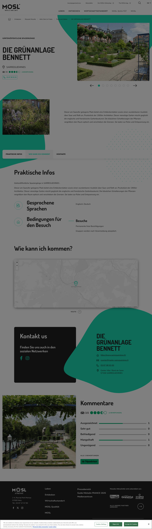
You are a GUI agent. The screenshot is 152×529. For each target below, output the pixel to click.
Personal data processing (40, 527)
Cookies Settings (101, 524)
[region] (76, 524)
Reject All (116, 524)
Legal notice (52, 527)
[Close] (148, 524)
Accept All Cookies (131, 524)
